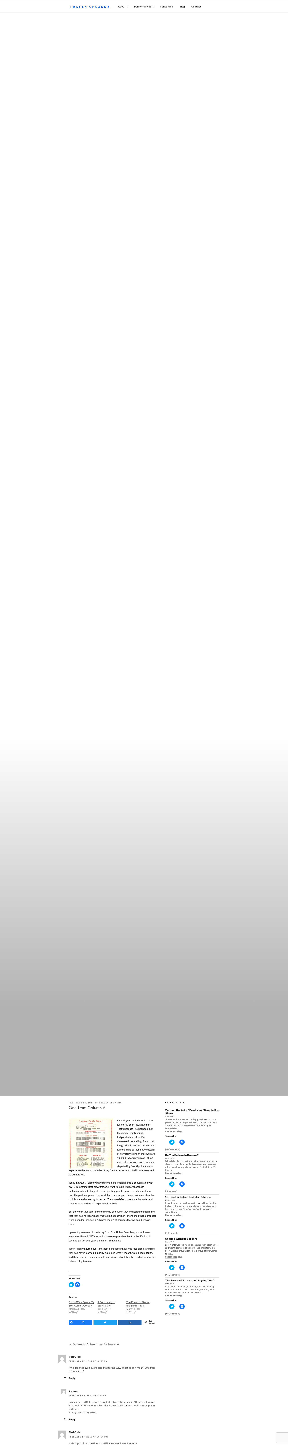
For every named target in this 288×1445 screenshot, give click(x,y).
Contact (196, 6)
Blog (182, 6)
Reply (72, 1378)
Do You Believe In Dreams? (181, 1155)
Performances (142, 6)
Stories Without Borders (181, 1238)
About (122, 6)
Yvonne (73, 1391)
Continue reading (173, 1131)
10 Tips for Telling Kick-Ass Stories (188, 1197)
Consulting (166, 6)
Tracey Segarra (90, 7)
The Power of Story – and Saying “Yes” (189, 1280)
